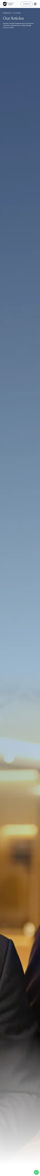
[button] (35, 4)
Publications (7, 13)
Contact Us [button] (26, 4)
